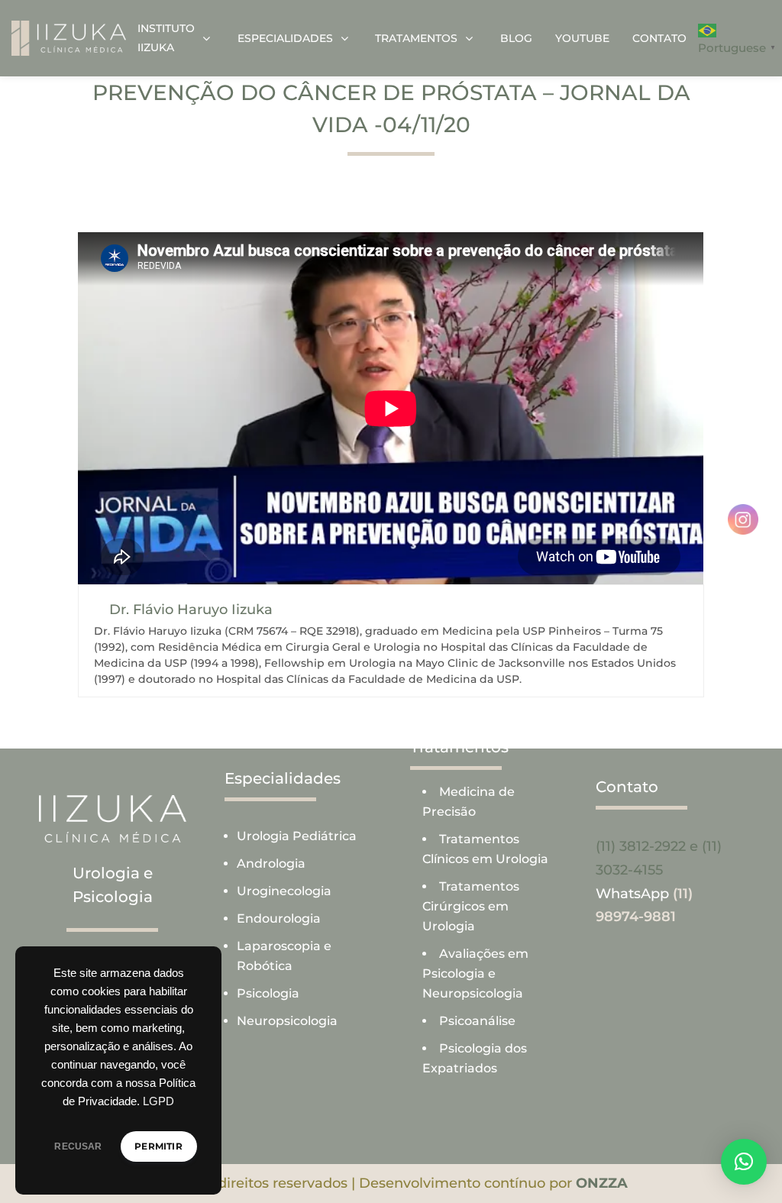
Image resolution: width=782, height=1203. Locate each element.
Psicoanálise (477, 1021)
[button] (744, 1162)
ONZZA (602, 1183)
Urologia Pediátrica (297, 836)
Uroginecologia (284, 891)
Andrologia (271, 863)
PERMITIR (158, 1146)
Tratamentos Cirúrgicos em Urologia (470, 906)
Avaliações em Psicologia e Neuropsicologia (475, 973)
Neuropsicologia (287, 1021)
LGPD (158, 1101)
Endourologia (279, 918)
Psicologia (268, 993)
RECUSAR (78, 1146)
